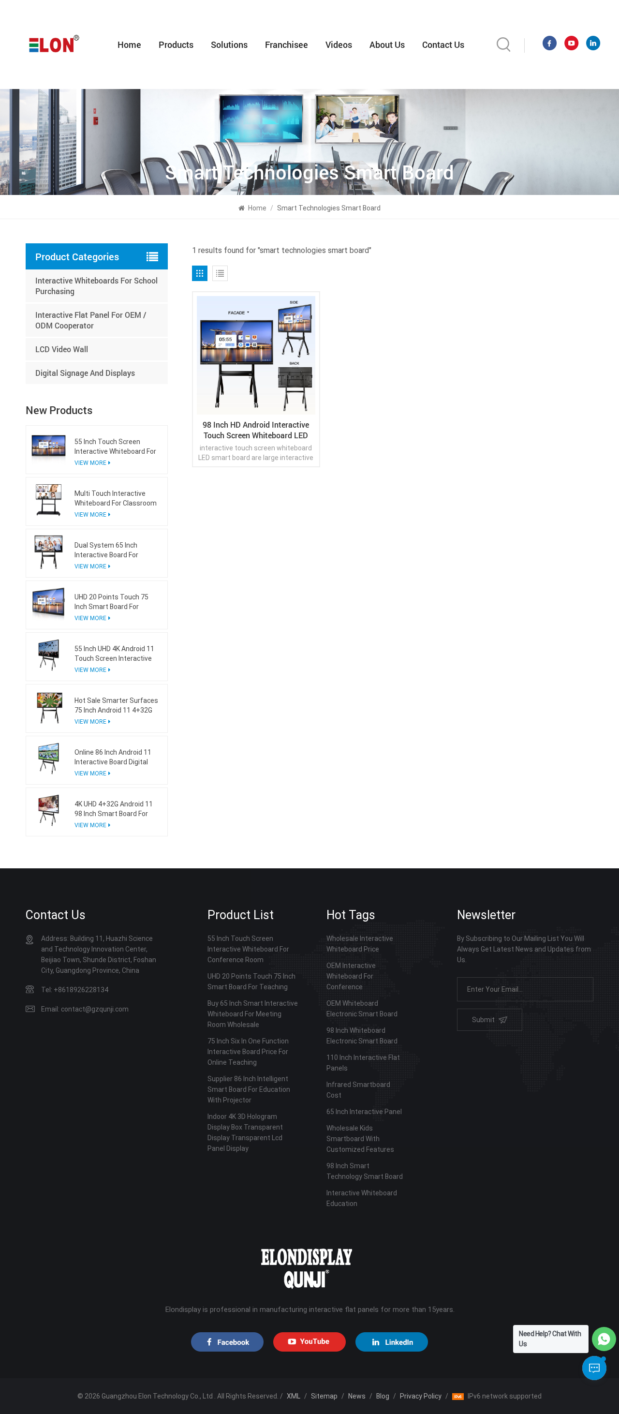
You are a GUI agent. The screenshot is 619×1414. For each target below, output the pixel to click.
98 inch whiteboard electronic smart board (362, 1036)
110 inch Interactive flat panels (363, 1063)
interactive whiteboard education (361, 1198)
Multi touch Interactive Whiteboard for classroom (115, 498)
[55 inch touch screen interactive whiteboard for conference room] (48, 448)
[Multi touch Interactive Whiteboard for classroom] (48, 500)
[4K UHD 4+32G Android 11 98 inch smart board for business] (48, 810)
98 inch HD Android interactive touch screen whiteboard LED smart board (256, 430)
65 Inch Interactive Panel (364, 1112)
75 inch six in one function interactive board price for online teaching (248, 1051)
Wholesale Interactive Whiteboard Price (359, 944)
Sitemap (324, 1396)
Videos (338, 44)
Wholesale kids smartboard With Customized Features (360, 1138)
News (357, 1396)
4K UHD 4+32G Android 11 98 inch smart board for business (113, 809)
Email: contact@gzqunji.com (85, 1009)
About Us (387, 44)
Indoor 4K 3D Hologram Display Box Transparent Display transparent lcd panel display (245, 1132)
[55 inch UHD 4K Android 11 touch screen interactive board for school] (48, 655)
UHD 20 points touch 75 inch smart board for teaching (111, 602)
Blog (382, 1396)
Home (129, 44)
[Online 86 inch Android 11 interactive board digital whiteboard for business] (48, 758)
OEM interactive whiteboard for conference (351, 976)
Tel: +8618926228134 (74, 990)
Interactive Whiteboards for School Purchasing (96, 285)
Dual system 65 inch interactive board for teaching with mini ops (110, 550)
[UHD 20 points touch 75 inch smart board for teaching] (48, 603)
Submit (483, 1020)
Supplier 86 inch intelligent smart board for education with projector (248, 1089)
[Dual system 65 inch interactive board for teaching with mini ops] (48, 551)
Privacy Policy (421, 1396)
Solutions (229, 44)
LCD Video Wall (61, 349)
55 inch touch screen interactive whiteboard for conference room (115, 447)
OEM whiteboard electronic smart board (362, 1008)
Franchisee (286, 44)
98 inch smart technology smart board (364, 1171)
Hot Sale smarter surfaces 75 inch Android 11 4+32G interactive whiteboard (116, 706)
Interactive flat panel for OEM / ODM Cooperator (91, 320)
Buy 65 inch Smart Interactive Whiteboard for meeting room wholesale (252, 1013)
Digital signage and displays (85, 373)
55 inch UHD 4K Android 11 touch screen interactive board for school (114, 654)
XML (293, 1396)
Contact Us (443, 44)
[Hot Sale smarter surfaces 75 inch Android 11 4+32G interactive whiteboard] (48, 707)
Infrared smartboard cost (358, 1090)
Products (176, 44)
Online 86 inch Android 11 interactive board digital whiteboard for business (112, 757)
